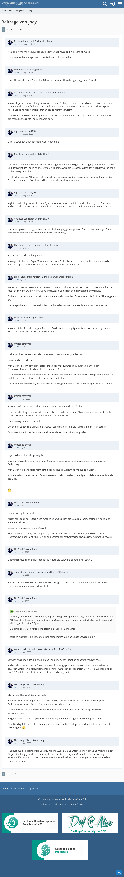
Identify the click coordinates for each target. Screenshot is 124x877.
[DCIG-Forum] (21, 4)
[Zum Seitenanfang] (119, 872)
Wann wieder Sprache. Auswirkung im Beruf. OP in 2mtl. (43, 649)
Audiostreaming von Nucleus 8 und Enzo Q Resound (41, 571)
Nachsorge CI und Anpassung (29, 684)
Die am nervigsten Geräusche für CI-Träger (36, 244)
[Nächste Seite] (20, 29)
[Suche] (105, 4)
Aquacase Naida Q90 (25, 131)
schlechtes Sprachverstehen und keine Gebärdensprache (43, 276)
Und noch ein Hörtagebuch (28, 69)
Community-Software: (62, 799)
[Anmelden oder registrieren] (112, 4)
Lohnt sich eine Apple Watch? (29, 317)
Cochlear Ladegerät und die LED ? (31, 153)
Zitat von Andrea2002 (25, 611)
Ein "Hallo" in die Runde (26, 502)
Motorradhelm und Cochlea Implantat (33, 41)
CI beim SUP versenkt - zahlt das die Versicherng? (39, 92)
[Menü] (120, 4)
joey (16, 44)
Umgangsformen (23, 343)
